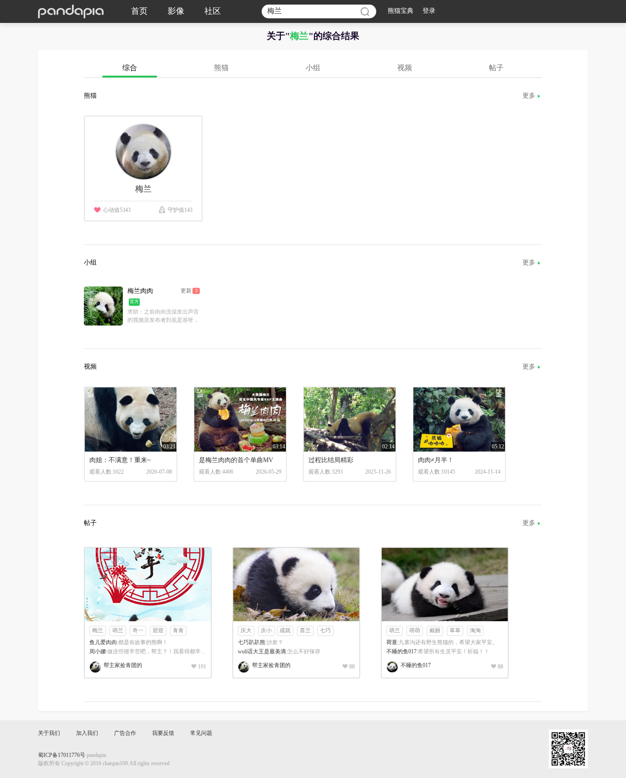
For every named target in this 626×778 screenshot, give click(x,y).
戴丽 (434, 631)
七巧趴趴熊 (251, 643)
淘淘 (475, 631)
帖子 (496, 68)
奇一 (137, 631)
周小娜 (97, 652)
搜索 (364, 11)
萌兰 (117, 631)
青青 (178, 631)
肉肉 (140, 291)
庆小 (266, 631)
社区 (212, 11)
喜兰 (305, 631)
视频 (404, 68)
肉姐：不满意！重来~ (120, 460)
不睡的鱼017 (401, 652)
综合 (129, 68)
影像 (176, 11)
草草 (455, 631)
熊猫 (221, 68)
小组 (313, 68)
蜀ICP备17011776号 (61, 755)
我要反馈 (163, 733)
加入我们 (87, 733)
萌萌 (414, 631)
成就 (285, 631)
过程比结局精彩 (330, 460)
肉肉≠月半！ (436, 460)
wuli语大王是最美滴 (262, 652)
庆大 (246, 631)
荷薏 (391, 643)
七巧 (325, 631)
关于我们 (49, 733)
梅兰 (97, 631)
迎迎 (158, 631)
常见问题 (201, 733)
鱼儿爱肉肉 (103, 643)
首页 (139, 11)
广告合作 (125, 733)
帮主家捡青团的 (123, 665)
